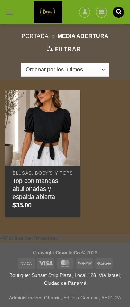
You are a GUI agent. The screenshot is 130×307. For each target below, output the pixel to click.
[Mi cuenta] (84, 12)
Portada (35, 36)
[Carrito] (101, 12)
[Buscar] (118, 12)
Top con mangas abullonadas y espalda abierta (35, 188)
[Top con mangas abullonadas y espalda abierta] (42, 128)
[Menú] (9, 11)
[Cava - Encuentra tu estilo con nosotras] (48, 12)
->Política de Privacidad (29, 238)
